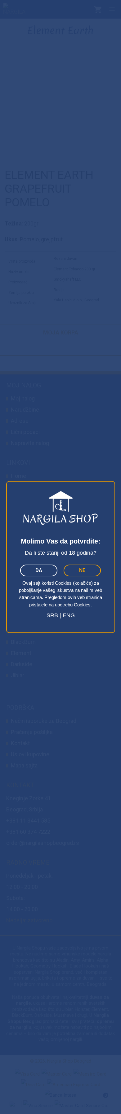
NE (82, 570)
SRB (52, 615)
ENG (69, 615)
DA (38, 570)
